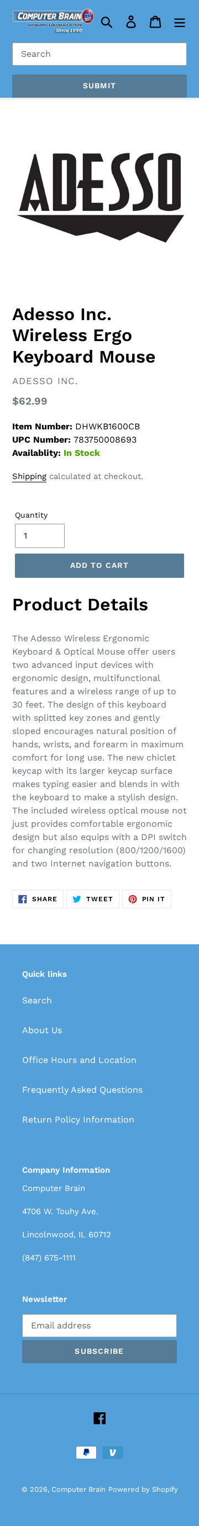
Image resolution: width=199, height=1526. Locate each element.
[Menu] (179, 21)
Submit (99, 85)
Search (37, 1000)
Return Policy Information (78, 1119)
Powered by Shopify (143, 1489)
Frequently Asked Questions (82, 1089)
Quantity (31, 515)
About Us (42, 1030)
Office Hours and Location (79, 1060)
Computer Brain (78, 1489)
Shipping (29, 476)
